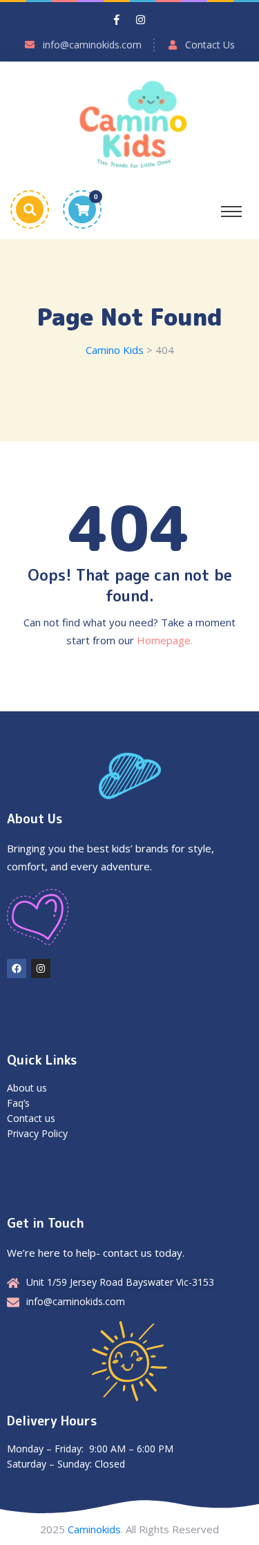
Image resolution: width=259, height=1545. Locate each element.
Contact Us (210, 44)
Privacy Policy (37, 1133)
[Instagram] (40, 968)
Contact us (31, 1118)
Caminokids (94, 1529)
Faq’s (18, 1102)
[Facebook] (16, 968)
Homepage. (165, 640)
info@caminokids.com (92, 44)
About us (27, 1087)
